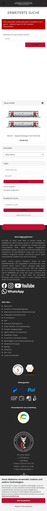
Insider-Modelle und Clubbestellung (16, 326)
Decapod (31, 266)
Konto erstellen (9, 187)
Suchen (35, 45)
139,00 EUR (23, 140)
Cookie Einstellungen (11, 355)
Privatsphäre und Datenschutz (14, 315)
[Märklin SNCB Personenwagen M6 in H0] (23, 119)
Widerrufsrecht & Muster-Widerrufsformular (19, 312)
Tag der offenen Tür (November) (15, 332)
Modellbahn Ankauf (11, 335)
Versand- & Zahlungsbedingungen (16, 309)
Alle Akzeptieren (23, 500)
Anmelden (23, 181)
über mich (7, 352)
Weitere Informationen (23, 506)
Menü (3, 3)
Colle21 (24, 266)
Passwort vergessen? (11, 190)
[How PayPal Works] (23, 389)
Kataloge (7, 347)
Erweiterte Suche (23, 215)
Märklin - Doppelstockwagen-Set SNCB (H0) (23, 136)
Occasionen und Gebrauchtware (15, 338)
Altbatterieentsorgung (12, 344)
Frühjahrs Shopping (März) (13, 329)
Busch (17, 266)
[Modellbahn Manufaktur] (23, 3)
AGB (5, 320)
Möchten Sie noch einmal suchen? (16, 35)
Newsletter (8, 349)
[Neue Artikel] (42, 103)
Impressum (8, 306)
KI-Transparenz (9, 318)
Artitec (11, 266)
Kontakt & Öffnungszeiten (13, 323)
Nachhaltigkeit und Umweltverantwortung (18, 341)
